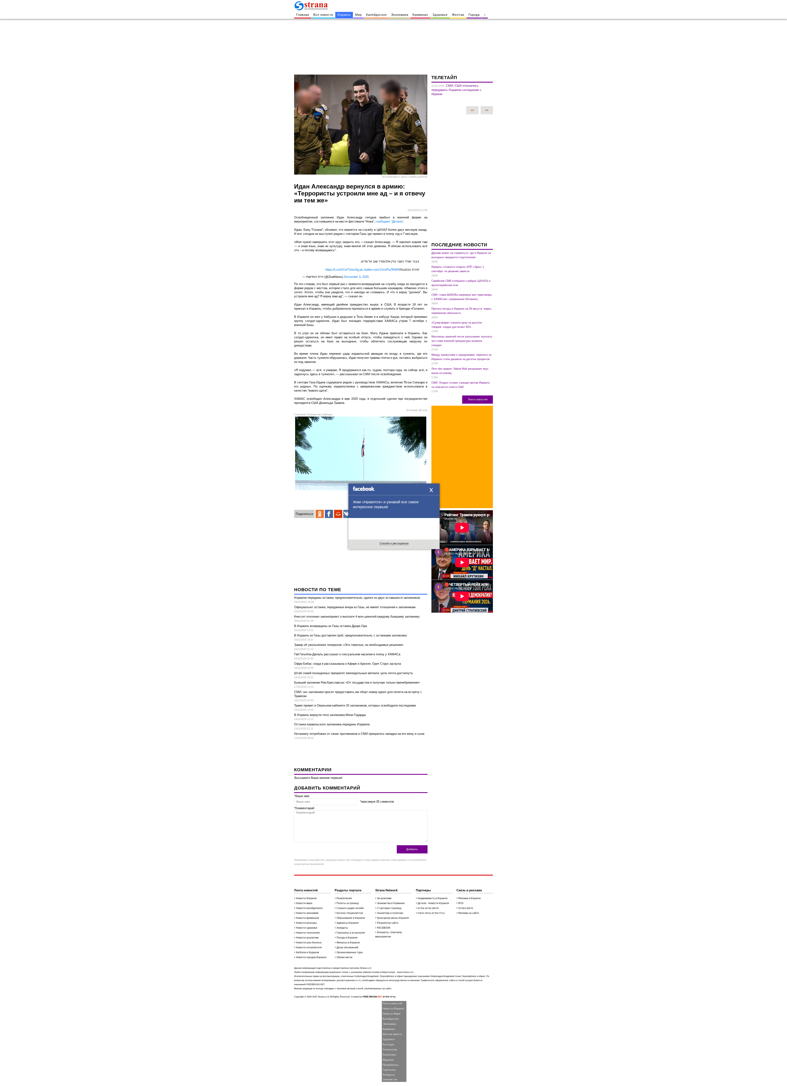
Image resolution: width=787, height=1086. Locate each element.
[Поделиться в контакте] (347, 514)
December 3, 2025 (356, 276)
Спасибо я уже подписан (394, 543)
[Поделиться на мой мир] (338, 514)
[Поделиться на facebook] (329, 514)
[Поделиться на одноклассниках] (320, 514)
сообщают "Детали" (389, 221)
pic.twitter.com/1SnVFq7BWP (379, 269)
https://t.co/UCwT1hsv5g (342, 269)
